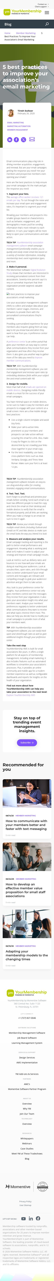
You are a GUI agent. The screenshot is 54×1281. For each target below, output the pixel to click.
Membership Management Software (27, 1032)
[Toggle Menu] (47, 12)
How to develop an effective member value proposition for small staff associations (25, 890)
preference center (17, 341)
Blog (7, 24)
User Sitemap (25, 1205)
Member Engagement (17, 130)
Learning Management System (27, 1043)
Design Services (27, 1057)
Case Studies (27, 1148)
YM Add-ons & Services (27, 1074)
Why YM (27, 1108)
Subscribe (26, 742)
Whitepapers (27, 1138)
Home (7, 33)
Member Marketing (26, 33)
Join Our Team (27, 1113)
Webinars (27, 1143)
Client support (41, 6)
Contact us (42, 4)
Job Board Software (27, 1037)
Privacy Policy (25, 1201)
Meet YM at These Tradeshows (27, 1153)
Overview (27, 1103)
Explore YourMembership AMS (21, 695)
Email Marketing (15, 122)
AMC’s (27, 1084)
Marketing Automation (18, 126)
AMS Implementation (27, 1062)
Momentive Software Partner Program (27, 1089)
